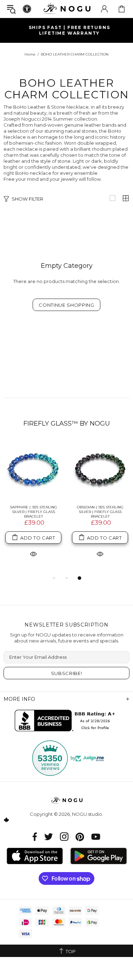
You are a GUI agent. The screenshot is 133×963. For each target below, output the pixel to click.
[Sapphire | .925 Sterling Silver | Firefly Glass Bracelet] (33, 470)
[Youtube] (95, 836)
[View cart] (121, 8)
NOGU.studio (66, 8)
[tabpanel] (33, 507)
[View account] (104, 8)
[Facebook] (35, 836)
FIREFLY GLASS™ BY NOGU (66, 423)
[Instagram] (64, 836)
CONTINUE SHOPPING (66, 305)
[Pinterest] (80, 836)
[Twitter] (48, 836)
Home (29, 54)
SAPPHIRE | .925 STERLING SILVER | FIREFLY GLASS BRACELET (33, 512)
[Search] (11, 9)
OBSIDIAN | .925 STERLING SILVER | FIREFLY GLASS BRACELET (100, 512)
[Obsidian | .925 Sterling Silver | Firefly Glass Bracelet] (100, 470)
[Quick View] (33, 553)
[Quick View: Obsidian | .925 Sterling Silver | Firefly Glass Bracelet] (100, 553)
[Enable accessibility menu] (27, 8)
